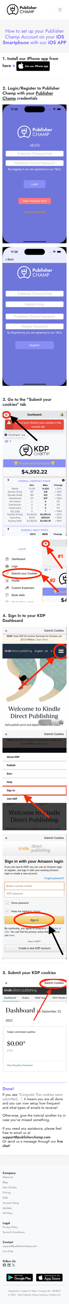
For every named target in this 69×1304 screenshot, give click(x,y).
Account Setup (11, 1203)
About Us (8, 1177)
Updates (7, 1208)
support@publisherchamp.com (20, 1246)
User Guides (10, 1187)
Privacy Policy (10, 1227)
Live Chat (8, 1251)
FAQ (5, 1198)
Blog (5, 1182)
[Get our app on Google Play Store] (19, 1277)
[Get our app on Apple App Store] (49, 1277)
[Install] (33, 66)
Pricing (7, 1192)
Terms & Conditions (14, 1232)
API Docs (8, 1213)
